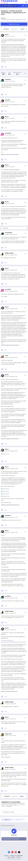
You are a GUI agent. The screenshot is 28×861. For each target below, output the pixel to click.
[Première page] (2, 29)
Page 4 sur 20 (15, 29)
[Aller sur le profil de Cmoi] (2, 356)
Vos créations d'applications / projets (17, 19)
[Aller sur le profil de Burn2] (2, 35)
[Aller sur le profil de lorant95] (2, 100)
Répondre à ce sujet (14, 24)
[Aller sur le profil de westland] (2, 80)
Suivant (22, 29)
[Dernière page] (26, 29)
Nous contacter (11, 857)
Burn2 (4, 18)
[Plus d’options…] (25, 35)
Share (7, 819)
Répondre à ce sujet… (9, 812)
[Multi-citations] (2, 67)
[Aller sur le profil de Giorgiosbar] (2, 233)
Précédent (6, 29)
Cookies (18, 857)
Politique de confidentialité (16, 855)
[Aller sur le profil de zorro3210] (2, 134)
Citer (6, 66)
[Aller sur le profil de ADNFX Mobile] (2, 254)
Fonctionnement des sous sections (11, 838)
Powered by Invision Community (14, 858)
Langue (6, 855)
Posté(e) (10, 36)
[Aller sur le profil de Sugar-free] (2, 734)
